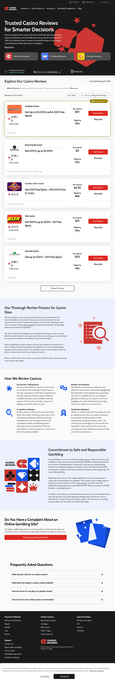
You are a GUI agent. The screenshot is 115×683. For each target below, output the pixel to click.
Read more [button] (9, 47)
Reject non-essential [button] (97, 671)
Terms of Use (9, 651)
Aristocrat (80, 631)
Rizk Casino (30, 216)
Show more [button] (74, 88)
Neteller (7, 627)
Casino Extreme (47, 634)
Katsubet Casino (32, 251)
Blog (80, 8)
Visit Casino (98, 113)
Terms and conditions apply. (15, 204)
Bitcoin (7, 634)
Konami (80, 627)
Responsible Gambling (13, 647)
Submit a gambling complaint (35, 537)
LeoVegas (44, 624)
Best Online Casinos (48, 620)
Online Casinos (37, 8)
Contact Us (8, 644)
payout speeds (29, 325)
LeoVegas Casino (32, 106)
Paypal (7, 624)
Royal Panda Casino (33, 145)
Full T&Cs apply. (11, 239)
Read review (14, 124)
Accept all (64, 676)
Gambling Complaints (65, 8)
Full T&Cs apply (11, 132)
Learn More (44, 676)
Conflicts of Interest (11, 657)
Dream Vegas (46, 631)
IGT (78, 624)
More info (98, 119)
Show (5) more (57, 288)
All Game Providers (84, 620)
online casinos (84, 459)
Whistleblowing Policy (12, 654)
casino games (81, 483)
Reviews (24, 8)
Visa (6, 631)
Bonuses (50, 8)
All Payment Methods (12, 620)
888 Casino (45, 627)
